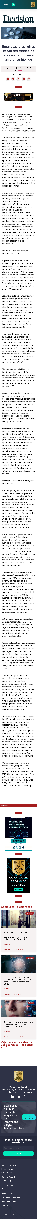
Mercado (19, 70)
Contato (4, 1205)
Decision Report (8, 1189)
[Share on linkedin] (18, 79)
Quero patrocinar (8, 1202)
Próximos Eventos (7, 1169)
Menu (6, 5)
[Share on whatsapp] (29, 79)
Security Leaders (8, 1165)
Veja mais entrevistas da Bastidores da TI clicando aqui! (17, 1045)
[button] (29, 1117)
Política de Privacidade (10, 1197)
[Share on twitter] (13, 79)
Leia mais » (7, 944)
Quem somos (6, 1193)
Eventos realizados (7, 1172)
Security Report (8, 1177)
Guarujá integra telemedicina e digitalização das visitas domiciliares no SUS (18, 1024)
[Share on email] (24, 79)
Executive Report (8, 1185)
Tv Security (6, 1181)
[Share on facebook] (8, 79)
